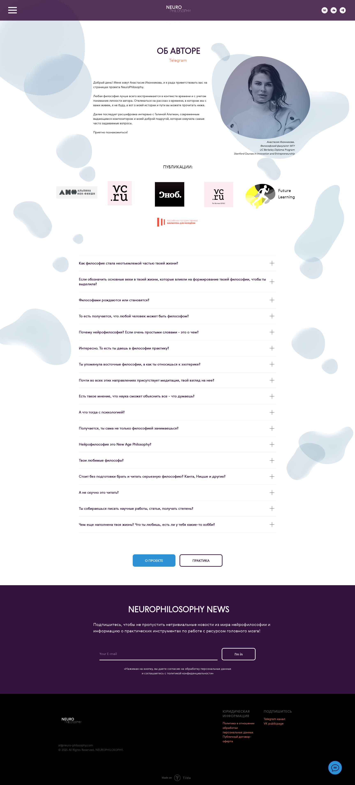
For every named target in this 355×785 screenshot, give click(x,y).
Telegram (178, 60)
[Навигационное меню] (12, 10)
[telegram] (343, 12)
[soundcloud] (334, 12)
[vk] (325, 12)
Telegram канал (274, 719)
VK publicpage (274, 723)
